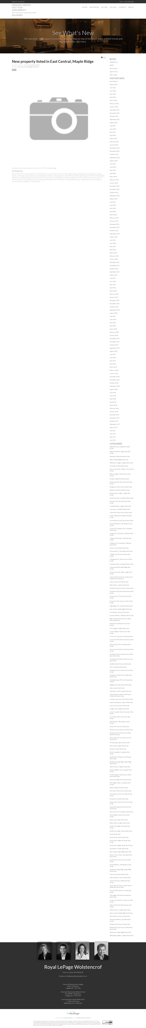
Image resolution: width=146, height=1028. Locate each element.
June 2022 (113, 243)
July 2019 (113, 354)
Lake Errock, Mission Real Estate (119, 705)
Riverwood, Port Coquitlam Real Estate (121, 812)
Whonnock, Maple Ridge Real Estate (120, 932)
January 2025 (114, 145)
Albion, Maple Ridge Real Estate (119, 459)
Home (84, 7)
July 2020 (113, 316)
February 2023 (114, 218)
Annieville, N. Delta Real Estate (119, 466)
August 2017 (113, 427)
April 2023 (113, 211)
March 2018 (113, 405)
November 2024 (114, 151)
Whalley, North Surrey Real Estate (120, 924)
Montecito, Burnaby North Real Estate (121, 730)
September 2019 (115, 348)
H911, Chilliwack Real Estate (118, 667)
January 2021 (114, 297)
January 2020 (114, 335)
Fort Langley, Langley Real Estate (119, 628)
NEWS (112, 65)
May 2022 (113, 246)
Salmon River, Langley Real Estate (120, 823)
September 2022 (115, 234)
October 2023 (114, 192)
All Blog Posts (114, 62)
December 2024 (114, 148)
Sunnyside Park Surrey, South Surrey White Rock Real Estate (121, 886)
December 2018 (114, 376)
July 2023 (113, 202)
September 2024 (115, 157)
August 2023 (113, 199)
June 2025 (113, 129)
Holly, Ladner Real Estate (117, 688)
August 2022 (113, 237)
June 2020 (113, 319)
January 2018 (114, 411)
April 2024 (113, 173)
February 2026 (114, 103)
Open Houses (114, 71)
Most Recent (113, 81)
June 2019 (113, 357)
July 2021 (113, 278)
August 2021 (113, 275)
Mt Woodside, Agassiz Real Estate (120, 742)
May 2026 (113, 94)
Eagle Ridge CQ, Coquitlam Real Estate (121, 606)
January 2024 (114, 183)
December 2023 (114, 186)
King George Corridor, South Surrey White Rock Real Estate (120, 695)
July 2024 (113, 164)
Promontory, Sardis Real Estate (119, 799)
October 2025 (114, 116)
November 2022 (114, 227)
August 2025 (113, 122)
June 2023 (113, 205)
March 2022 (113, 253)
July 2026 (113, 88)
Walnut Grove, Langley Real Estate (120, 910)
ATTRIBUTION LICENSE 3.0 (83, 1018)
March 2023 (113, 215)
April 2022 (113, 249)
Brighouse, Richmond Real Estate (120, 490)
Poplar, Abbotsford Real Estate (119, 787)
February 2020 (114, 332)
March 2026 (113, 100)
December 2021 (114, 262)
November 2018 (114, 380)
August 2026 (113, 84)
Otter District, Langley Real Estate (120, 767)
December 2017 (114, 415)
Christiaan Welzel (67, 1018)
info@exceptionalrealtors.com (77, 976)
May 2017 (113, 437)
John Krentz (19, 10)
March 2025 (113, 138)
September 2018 (115, 386)
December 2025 (114, 110)
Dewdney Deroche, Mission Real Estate (121, 588)
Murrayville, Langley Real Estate (119, 746)
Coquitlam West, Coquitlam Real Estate (121, 564)
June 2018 (113, 396)
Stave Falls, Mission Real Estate (119, 874)
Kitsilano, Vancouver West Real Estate (121, 699)
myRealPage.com (73, 1013)
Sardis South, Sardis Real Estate (119, 837)
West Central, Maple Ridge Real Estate (121, 913)
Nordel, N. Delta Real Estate (118, 749)
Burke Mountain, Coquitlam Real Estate (121, 498)
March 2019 (113, 367)
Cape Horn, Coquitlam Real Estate (120, 509)
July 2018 (113, 392)
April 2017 (113, 440)
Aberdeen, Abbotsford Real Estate (120, 456)
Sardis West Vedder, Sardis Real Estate (121, 845)
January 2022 (114, 259)
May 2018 (113, 399)
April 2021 (113, 288)
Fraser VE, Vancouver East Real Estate (121, 636)
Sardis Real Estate (115, 834)
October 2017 (114, 421)
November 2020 (114, 303)
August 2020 (113, 313)
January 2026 (114, 107)
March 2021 (113, 291)
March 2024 (113, 176)
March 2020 (113, 329)
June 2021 (113, 281)
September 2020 (115, 310)
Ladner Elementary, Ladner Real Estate (121, 702)
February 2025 (114, 141)
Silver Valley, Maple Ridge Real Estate (120, 852)
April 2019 (113, 364)
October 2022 (114, 230)
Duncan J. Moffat (21, 5)
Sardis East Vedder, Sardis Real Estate (121, 831)
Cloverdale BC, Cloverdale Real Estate (121, 551)
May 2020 (113, 322)
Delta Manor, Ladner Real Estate (119, 585)
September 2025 (115, 119)
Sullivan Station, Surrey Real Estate (120, 877)
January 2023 (114, 221)
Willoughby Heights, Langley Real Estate (121, 935)
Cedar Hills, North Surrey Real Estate (121, 512)
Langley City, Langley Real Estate (119, 709)
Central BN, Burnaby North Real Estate (121, 520)
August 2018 (113, 389)
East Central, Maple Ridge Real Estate (28, 67)
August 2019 (113, 351)
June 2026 (113, 91)
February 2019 (114, 370)
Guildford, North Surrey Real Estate (120, 664)
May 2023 (113, 208)
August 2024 (113, 161)
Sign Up (21, 1)
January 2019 (114, 373)
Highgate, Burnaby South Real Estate (121, 685)
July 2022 (113, 240)
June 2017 (113, 434)
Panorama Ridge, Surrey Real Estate (120, 779)
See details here (17, 171)
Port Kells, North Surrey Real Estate (120, 791)
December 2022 (114, 224)
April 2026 (113, 97)
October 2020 (114, 307)
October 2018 (114, 383)
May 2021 (113, 284)
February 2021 (114, 294)
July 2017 (113, 430)
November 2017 (114, 418)
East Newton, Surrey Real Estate (119, 612)
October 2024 (114, 154)
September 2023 (115, 195)
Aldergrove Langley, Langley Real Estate (121, 463)
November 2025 (114, 113)
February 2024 (114, 180)
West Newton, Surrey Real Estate (120, 916)
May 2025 (113, 132)
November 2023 (114, 189)
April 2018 (113, 402)
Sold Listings (113, 75)
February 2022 (114, 256)
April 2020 (113, 326)
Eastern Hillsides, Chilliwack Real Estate (121, 615)
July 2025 (113, 126)
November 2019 (114, 342)
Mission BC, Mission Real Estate (119, 726)
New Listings (113, 68)
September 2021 (115, 272)
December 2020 (114, 300)
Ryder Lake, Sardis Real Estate (119, 820)
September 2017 (115, 424)
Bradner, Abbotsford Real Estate (119, 479)
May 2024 (113, 170)
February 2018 (114, 408)
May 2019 (113, 361)
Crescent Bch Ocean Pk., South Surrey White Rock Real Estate (121, 577)
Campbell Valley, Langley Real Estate (120, 506)
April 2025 (113, 135)
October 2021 (114, 269)
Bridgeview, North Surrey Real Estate (121, 487)
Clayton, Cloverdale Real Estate (119, 548)
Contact (122, 7)
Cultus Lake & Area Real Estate (119, 582)
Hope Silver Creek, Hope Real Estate (120, 691)
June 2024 (113, 167)
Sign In (14, 1)
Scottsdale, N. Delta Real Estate (119, 848)
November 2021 (114, 265)
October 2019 (114, 345)
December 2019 (114, 338)
